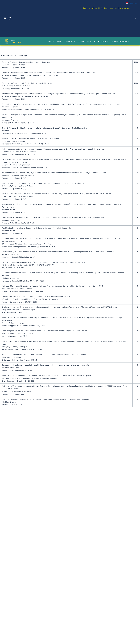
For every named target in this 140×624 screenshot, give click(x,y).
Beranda (51, 41)
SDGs (106, 8)
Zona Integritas (88, 8)
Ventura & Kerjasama (119, 41)
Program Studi (83, 41)
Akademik (69, 41)
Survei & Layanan (124, 8)
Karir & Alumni (113, 8)
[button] (136, 18)
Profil (59, 41)
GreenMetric (98, 8)
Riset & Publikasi (100, 41)
